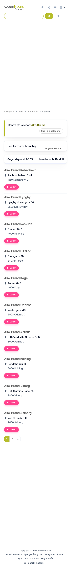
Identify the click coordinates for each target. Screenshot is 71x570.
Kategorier (50, 554)
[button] (62, 7)
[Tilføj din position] (58, 16)
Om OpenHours (14, 554)
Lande (60, 554)
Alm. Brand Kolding (17, 359)
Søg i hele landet (53, 148)
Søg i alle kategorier (51, 131)
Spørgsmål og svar (33, 554)
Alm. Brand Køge (16, 278)
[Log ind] (49, 7)
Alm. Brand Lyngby (17, 197)
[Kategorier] (55, 7)
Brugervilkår (47, 558)
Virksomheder (31, 558)
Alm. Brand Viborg (17, 386)
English (40, 563)
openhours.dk (45, 550)
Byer (20, 558)
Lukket (12, 187)
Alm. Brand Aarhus (17, 332)
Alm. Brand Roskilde (18, 224)
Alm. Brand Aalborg (18, 413)
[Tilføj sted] (42, 7)
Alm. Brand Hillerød (17, 251)
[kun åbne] (65, 16)
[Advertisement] (35, 62)
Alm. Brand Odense (18, 305)
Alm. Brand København (20, 170)
